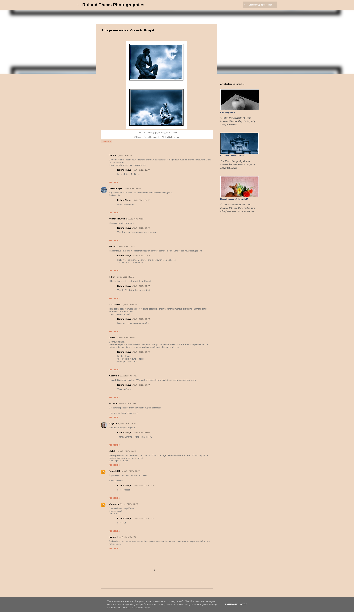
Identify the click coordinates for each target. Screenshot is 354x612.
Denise (112, 155)
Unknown (114, 504)
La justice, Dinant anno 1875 (233, 156)
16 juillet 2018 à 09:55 (130, 471)
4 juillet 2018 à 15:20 (141, 432)
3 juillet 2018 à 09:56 (141, 352)
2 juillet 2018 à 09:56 (141, 228)
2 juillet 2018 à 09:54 (141, 286)
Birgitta (113, 423)
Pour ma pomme (227, 112)
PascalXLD (114, 471)
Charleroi (106, 141)
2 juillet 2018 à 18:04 (126, 337)
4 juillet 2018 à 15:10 (126, 423)
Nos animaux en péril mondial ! (234, 199)
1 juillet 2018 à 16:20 (141, 170)
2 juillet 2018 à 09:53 (141, 256)
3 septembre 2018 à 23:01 (143, 485)
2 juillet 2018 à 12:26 (130, 304)
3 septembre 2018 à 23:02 (143, 518)
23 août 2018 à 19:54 (129, 504)
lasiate (112, 537)
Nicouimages (115, 188)
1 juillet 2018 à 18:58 (132, 188)
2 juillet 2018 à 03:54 (126, 246)
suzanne (113, 403)
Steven (112, 246)
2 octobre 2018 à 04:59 (126, 537)
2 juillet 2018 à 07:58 (125, 277)
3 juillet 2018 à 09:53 (141, 319)
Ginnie (112, 276)
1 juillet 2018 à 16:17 (125, 155)
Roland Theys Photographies (113, 4)
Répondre (114, 182)
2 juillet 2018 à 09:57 (141, 200)
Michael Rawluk (117, 218)
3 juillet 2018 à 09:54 (141, 385)
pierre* (112, 337)
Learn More (231, 604)
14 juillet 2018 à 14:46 (126, 451)
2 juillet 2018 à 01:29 (134, 219)
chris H (112, 451)
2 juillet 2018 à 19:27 (128, 376)
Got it (244, 604)
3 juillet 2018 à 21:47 (127, 403)
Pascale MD (115, 304)
